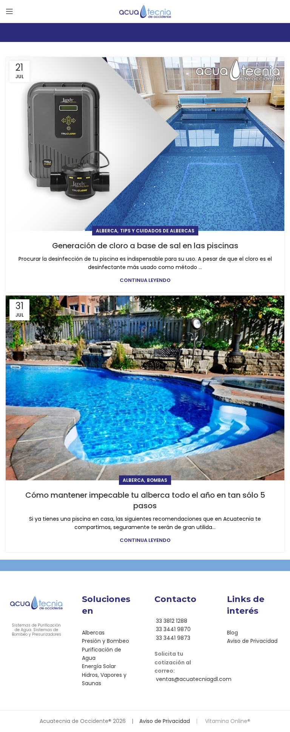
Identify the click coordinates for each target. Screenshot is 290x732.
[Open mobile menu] (9, 11)
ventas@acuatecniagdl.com (192, 679)
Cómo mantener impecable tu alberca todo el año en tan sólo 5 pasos (145, 500)
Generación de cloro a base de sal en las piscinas (145, 245)
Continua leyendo (145, 280)
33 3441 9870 (172, 629)
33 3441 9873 (172, 638)
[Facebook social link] (176, 700)
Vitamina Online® (227, 721)
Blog (232, 632)
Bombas (157, 480)
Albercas (93, 632)
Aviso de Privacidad (252, 641)
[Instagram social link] (185, 700)
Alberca (106, 230)
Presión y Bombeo (105, 641)
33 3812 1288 (170, 621)
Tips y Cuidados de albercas (157, 230)
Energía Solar (99, 666)
